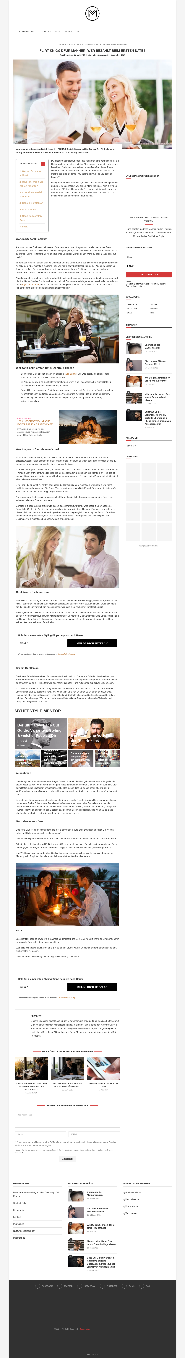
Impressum (18, 1224)
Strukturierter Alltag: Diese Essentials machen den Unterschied (31, 1086)
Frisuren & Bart (26, 31)
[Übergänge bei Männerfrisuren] (134, 348)
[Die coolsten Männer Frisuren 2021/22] (134, 365)
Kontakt (17, 1217)
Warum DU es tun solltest (31, 173)
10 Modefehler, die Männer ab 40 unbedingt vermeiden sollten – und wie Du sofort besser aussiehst (107, 753)
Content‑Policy (20, 1203)
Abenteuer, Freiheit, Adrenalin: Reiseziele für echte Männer (24, 756)
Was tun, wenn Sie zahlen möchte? (31, 183)
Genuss (69, 31)
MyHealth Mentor (131, 1199)
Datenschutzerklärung (66, 654)
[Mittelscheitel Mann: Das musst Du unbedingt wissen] (134, 398)
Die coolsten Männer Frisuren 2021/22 (155, 362)
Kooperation (19, 1210)
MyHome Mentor (130, 1206)
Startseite (62, 44)
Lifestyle (82, 31)
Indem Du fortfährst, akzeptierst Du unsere (146, 285)
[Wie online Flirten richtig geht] (103, 1068)
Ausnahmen (29, 209)
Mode (58, 31)
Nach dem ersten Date (31, 218)
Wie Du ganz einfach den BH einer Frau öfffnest (157, 379)
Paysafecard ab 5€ (30, 284)
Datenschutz (19, 1238)
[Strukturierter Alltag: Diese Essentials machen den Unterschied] (31, 1068)
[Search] (170, 31)
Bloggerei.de (84, 1329)
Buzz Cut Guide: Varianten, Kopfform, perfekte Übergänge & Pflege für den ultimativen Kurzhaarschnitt (158, 418)
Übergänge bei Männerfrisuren (152, 346)
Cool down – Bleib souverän (31, 194)
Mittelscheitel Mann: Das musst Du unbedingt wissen (157, 397)
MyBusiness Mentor (132, 1192)
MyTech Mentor (130, 1213)
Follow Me (131, 446)
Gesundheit (45, 31)
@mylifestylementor (148, 546)
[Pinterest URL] (133, 472)
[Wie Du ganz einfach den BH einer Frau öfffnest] (134, 381)
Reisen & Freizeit (75, 44)
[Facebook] (159, 31)
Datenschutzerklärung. (136, 286)
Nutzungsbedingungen (24, 1231)
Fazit (25, 226)
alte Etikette (71, 374)
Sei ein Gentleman (32, 203)
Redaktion (36, 1016)
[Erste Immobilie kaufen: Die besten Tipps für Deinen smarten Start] (67, 1068)
